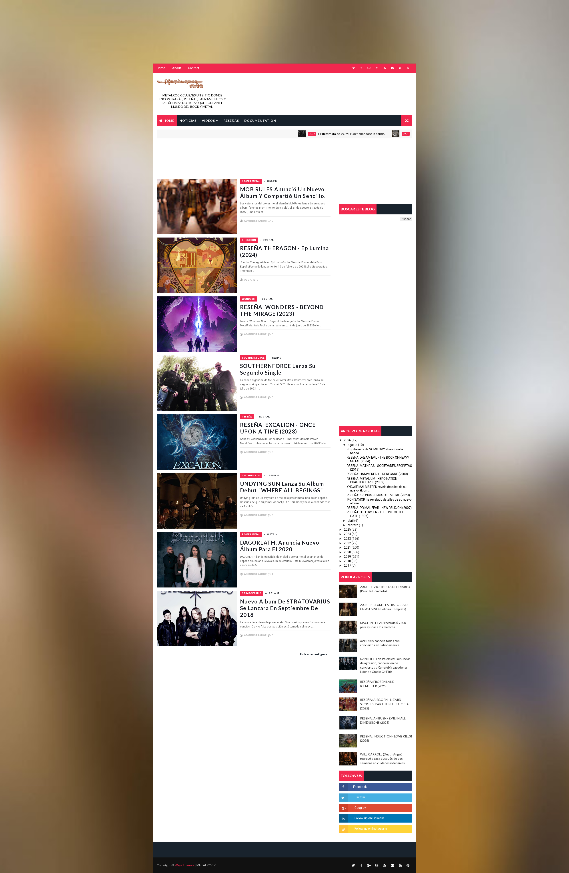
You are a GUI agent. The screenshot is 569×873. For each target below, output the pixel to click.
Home (161, 68)
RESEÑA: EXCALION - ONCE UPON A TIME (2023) (278, 428)
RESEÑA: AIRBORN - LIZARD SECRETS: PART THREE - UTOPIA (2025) (384, 704)
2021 (347, 547)
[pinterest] (408, 68)
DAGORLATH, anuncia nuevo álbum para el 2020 (279, 545)
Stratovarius (252, 593)
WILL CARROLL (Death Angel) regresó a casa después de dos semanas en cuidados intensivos (382, 758)
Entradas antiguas (313, 654)
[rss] (384, 68)
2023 (347, 538)
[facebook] (361, 68)
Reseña (247, 416)
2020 (347, 552)
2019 (347, 556)
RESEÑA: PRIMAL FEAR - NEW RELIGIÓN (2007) (379, 507)
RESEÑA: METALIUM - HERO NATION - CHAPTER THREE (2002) (373, 480)
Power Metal (251, 181)
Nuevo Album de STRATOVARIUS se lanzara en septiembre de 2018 (285, 608)
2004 (367, 133)
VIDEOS (208, 120)
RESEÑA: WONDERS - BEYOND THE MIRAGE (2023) (282, 310)
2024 (347, 534)
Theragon (249, 240)
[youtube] (400, 68)
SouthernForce (253, 357)
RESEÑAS (231, 120)
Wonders (248, 299)
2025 (347, 529)
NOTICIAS (188, 120)
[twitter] (353, 68)
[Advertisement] (108, 28)
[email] (392, 68)
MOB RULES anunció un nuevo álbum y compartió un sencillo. (283, 192)
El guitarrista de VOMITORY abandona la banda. (313, 134)
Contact (193, 68)
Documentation (260, 120)
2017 (347, 565)
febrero (353, 525)
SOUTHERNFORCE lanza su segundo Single (278, 369)
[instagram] (376, 68)
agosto (352, 445)
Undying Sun (251, 475)
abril (351, 520)
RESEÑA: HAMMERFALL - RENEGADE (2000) (377, 474)
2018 (347, 561)
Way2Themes (184, 865)
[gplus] (369, 68)
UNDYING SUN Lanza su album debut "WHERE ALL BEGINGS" (282, 486)
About (176, 68)
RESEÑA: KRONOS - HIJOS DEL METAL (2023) (378, 495)
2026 (273, 133)
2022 (347, 543)
